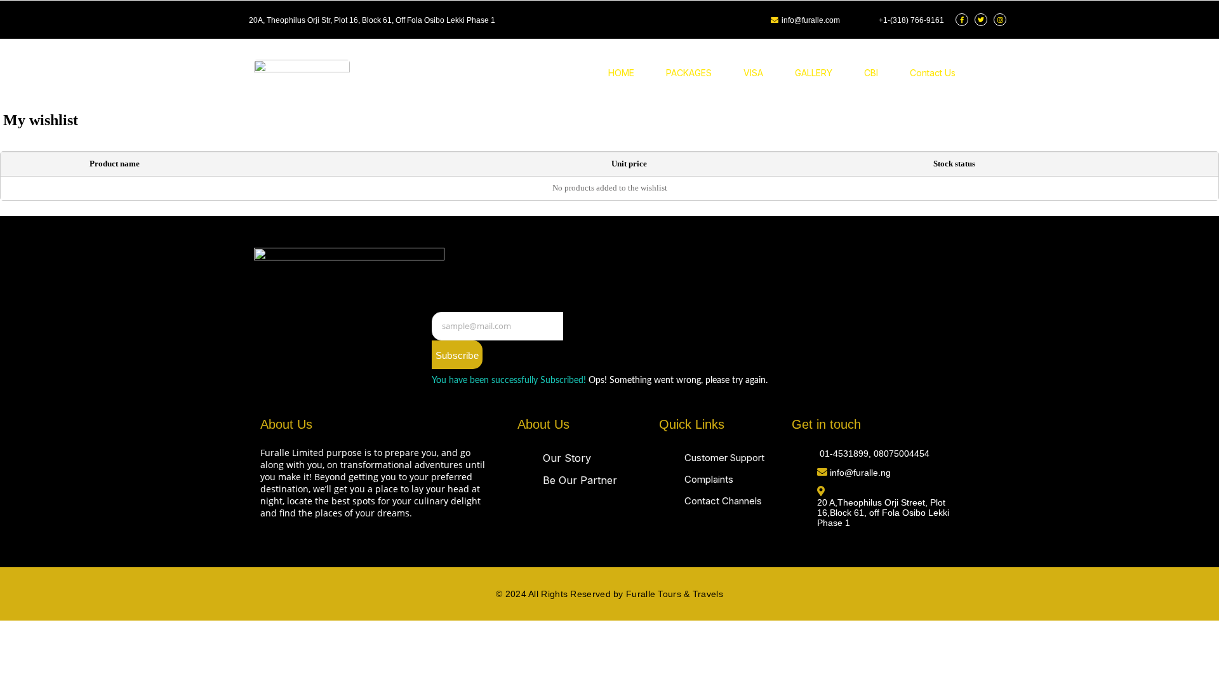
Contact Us (933, 72)
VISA (753, 72)
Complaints (708, 479)
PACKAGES (689, 72)
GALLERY (813, 72)
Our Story (567, 458)
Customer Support (724, 458)
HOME (621, 72)
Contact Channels (723, 501)
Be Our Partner (580, 480)
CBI (871, 72)
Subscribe (457, 355)
